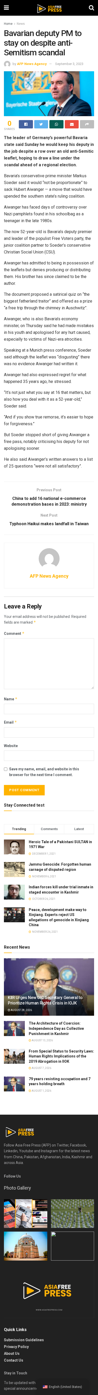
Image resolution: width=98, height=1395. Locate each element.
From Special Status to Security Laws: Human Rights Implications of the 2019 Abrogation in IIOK (61, 1056)
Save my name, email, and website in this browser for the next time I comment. (44, 772)
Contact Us (13, 1360)
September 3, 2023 (69, 64)
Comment (14, 633)
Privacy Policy (16, 1347)
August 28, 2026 (21, 1010)
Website (11, 746)
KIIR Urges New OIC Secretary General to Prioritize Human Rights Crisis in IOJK (45, 1000)
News (21, 24)
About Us (12, 1353)
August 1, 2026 (41, 1090)
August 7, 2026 (41, 1068)
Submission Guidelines (24, 1340)
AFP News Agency (32, 64)
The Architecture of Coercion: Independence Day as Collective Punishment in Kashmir (56, 1028)
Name (11, 698)
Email (10, 722)
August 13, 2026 (42, 1040)
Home (8, 24)
